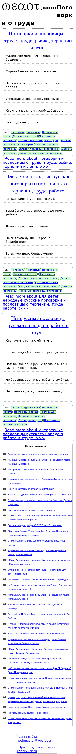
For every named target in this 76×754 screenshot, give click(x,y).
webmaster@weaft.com (35, 740)
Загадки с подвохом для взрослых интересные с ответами (39, 494)
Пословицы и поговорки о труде (38, 140)
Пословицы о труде (25, 136)
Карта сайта (27, 736)
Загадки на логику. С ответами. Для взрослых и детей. (37, 707)
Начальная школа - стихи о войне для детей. (32, 510)
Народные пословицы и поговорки (40, 153)
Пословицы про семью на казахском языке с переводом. (38, 579)
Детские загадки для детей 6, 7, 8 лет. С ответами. (35, 525)
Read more (37, 162)
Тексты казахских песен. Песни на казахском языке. (36, 633)
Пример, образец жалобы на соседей (28, 712)
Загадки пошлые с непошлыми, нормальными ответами (38, 454)
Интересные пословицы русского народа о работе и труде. (38, 325)
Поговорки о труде (30, 420)
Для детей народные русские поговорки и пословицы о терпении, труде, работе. (38, 183)
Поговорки (17, 132)
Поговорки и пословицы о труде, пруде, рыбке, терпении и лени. (38, 40)
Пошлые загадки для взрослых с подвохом (31, 489)
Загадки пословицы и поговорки (39, 149)
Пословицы (33, 132)
